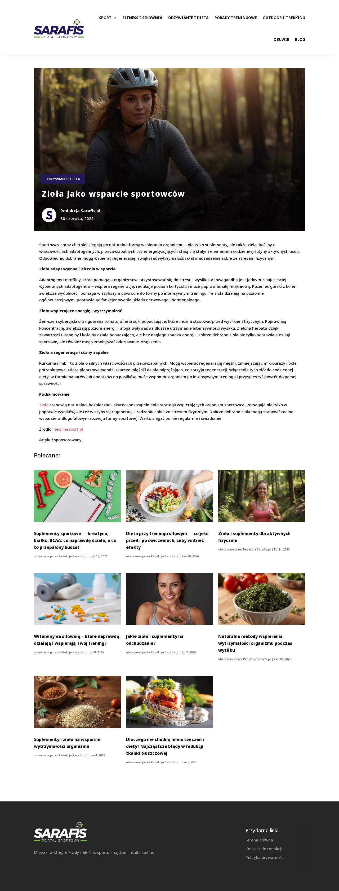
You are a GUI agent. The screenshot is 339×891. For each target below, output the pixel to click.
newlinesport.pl (68, 429)
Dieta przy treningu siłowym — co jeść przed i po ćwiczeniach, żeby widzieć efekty (167, 540)
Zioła (43, 404)
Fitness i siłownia (142, 17)
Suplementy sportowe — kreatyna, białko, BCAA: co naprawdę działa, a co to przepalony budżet (75, 540)
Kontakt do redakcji (264, 848)
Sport (105, 17)
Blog (300, 39)
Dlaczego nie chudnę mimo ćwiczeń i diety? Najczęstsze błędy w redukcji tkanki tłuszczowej (165, 746)
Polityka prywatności (265, 857)
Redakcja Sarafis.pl (72, 556)
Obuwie (281, 39)
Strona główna (259, 840)
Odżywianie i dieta (188, 17)
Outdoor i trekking (284, 17)
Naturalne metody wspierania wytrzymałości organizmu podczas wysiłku (255, 643)
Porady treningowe (236, 17)
